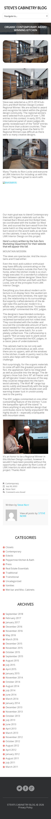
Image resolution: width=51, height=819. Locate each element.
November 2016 (14, 631)
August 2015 (12, 660)
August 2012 (12, 745)
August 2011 (12, 758)
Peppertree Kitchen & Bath (20, 559)
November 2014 (14, 677)
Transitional (12, 576)
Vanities (10, 585)
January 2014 (13, 703)
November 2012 (14, 737)
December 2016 (14, 626)
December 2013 (14, 707)
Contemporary (12, 483)
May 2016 (11, 635)
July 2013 (10, 720)
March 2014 (12, 698)
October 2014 (13, 681)
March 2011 (12, 766)
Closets (9, 547)
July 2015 (10, 664)
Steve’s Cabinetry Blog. (21, 804)
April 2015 (11, 669)
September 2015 (14, 656)
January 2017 (13, 622)
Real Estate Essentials (17, 568)
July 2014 (10, 690)
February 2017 (13, 618)
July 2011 (10, 762)
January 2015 (13, 673)
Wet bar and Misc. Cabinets (20, 589)
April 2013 (11, 728)
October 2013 (13, 715)
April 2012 (11, 749)
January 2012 (13, 754)
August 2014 (12, 686)
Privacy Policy (25, 807)
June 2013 (11, 724)
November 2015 (14, 647)
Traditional (11, 572)
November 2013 (14, 711)
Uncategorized (13, 581)
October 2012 (13, 741)
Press (9, 564)
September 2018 (14, 614)
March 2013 (12, 732)
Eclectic (9, 555)
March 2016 (12, 639)
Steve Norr (10, 489)
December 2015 (14, 643)
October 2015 (13, 652)
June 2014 (11, 694)
